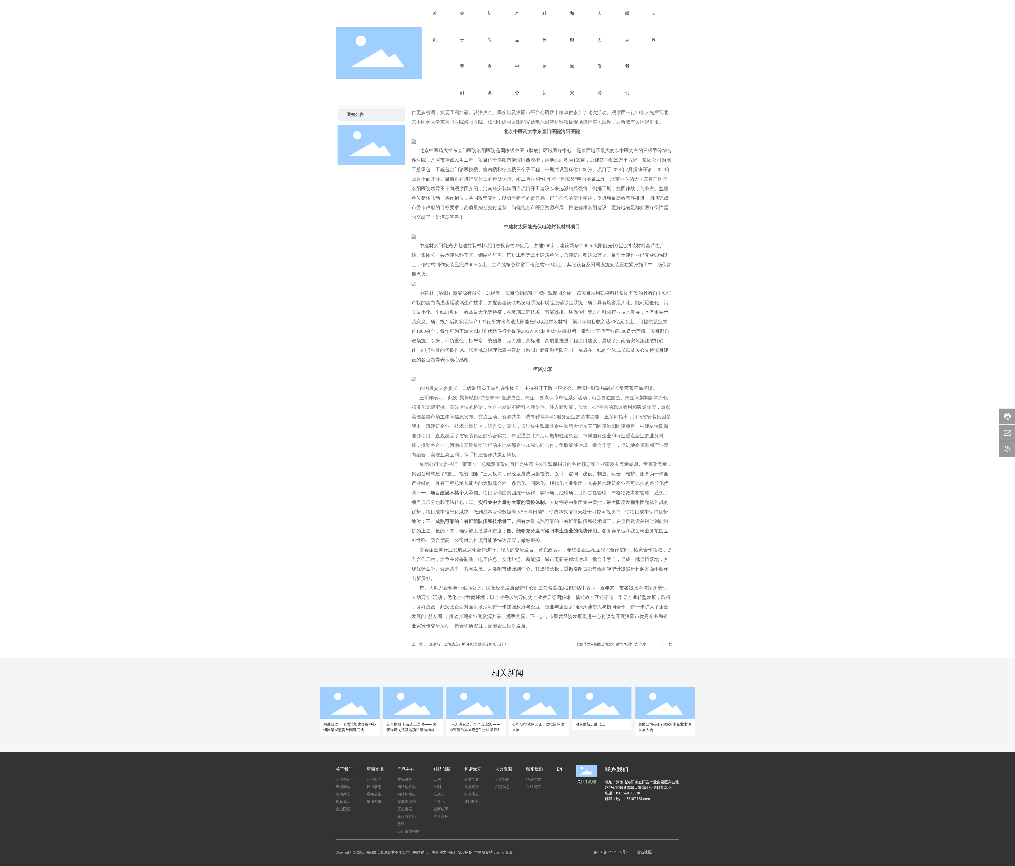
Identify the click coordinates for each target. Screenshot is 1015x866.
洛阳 (451, 852)
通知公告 (355, 114)
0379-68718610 (628, 793)
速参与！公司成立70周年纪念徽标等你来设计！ (468, 644)
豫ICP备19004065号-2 (611, 852)
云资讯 (506, 852)
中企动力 (439, 852)
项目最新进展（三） (592, 724)
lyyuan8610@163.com (633, 798)
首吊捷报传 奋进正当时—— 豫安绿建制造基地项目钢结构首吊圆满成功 (412, 729)
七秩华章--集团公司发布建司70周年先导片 (611, 644)
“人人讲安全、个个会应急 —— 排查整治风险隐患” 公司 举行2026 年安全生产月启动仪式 (475, 729)
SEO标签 (465, 852)
